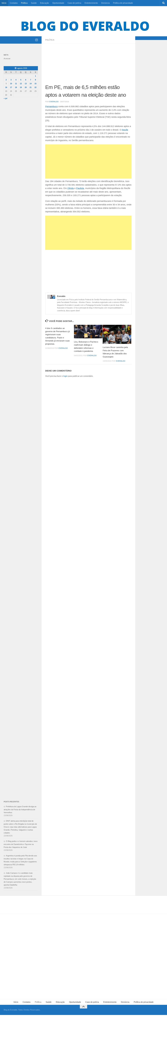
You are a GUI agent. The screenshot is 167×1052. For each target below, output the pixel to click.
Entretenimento (91, 3)
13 (26, 84)
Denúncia (105, 3)
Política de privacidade (123, 3)
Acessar (7, 58)
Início (4, 3)
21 (31, 87)
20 (26, 87)
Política (24, 3)
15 (35, 84)
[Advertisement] (88, 65)
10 (11, 84)
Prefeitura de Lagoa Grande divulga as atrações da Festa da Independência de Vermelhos (20, 809)
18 (16, 87)
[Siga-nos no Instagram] (36, 39)
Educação (44, 3)
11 (16, 84)
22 (35, 87)
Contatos (14, 3)
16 (6, 87)
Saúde (34, 3)
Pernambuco (51, 106)
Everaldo (54, 102)
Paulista (80, 188)
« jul (5, 98)
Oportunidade (58, 3)
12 (21, 84)
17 (11, 87)
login (65, 376)
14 (31, 84)
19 (21, 87)
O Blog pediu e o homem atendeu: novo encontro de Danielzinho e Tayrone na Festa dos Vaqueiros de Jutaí (20, 844)
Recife (125, 130)
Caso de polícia (74, 3)
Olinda (70, 188)
